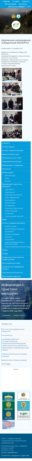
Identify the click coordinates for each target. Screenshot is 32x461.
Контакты (23, 4)
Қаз (21, 6)
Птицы (7, 178)
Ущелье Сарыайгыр (11, 211)
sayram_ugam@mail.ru (9, 452)
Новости (25, 1)
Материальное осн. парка (12, 158)
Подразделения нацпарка (12, 161)
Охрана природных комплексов (14, 229)
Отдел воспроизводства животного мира (17, 247)
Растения (8, 181)
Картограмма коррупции (11, 276)
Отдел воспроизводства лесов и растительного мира (15, 243)
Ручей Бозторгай (10, 203)
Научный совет (9, 239)
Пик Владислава (10, 205)
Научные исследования (12, 234)
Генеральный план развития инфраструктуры (13, 258)
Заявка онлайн (19, 315)
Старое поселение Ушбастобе (14, 216)
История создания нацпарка (12, 150)
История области (8, 147)
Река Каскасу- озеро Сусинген (14, 208)
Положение (6, 169)
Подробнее (6, 315)
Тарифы (5, 254)
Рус (24, 6)
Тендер (4, 250)
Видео (4, 219)
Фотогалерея (10, 4)
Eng (29, 6)
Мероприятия (9, 231)
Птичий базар (9, 213)
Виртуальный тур (16, 6)
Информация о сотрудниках (12, 165)
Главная (6, 1)
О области (6, 143)
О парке (15, 1)
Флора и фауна (7, 172)
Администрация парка (10, 154)
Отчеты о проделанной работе (13, 223)
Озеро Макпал (9, 189)
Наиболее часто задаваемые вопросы (13, 268)
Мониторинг (9, 237)
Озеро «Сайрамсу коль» (12, 197)
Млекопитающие (10, 175)
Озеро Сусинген (10, 192)
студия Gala (25, 455)
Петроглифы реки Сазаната (13, 195)
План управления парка (11, 263)
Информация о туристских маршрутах (12, 185)
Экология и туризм (10, 226)
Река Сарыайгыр (10, 200)
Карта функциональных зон (12, 272)
